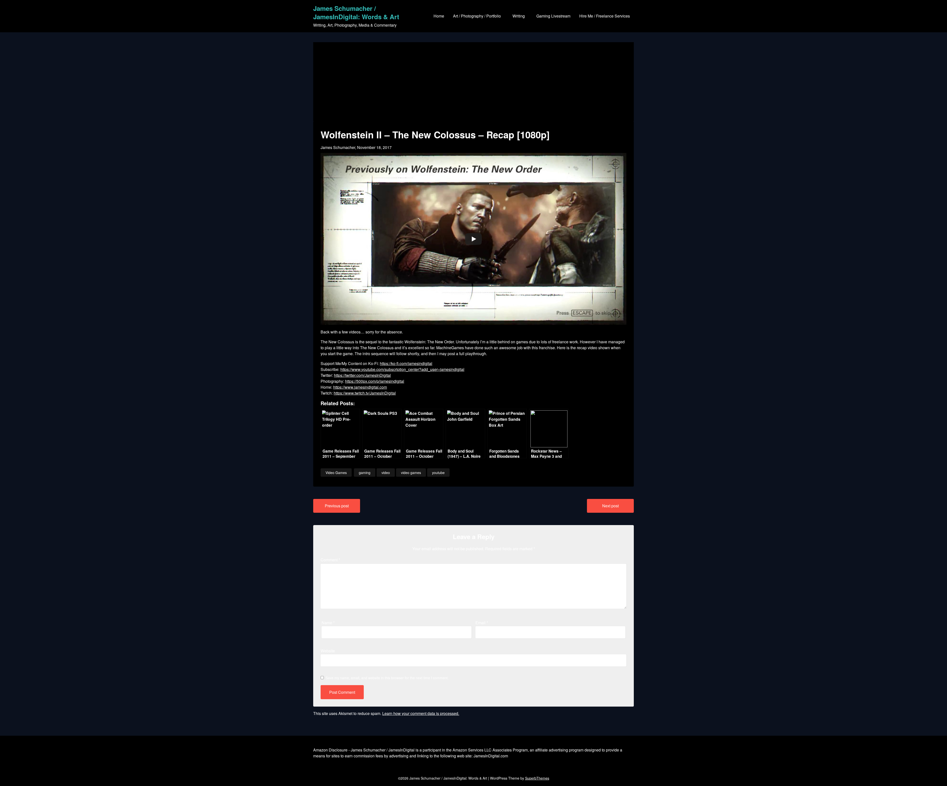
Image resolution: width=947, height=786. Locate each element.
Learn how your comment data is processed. (420, 713)
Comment (330, 560)
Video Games (336, 472)
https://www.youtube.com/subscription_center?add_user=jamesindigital (402, 369)
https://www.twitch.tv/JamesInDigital (365, 393)
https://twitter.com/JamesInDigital (362, 375)
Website (328, 651)
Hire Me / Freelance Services (604, 16)
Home (439, 16)
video (386, 472)
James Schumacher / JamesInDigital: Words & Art (356, 12)
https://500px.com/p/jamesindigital (374, 381)
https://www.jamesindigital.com (360, 387)
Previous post (337, 506)
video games (411, 472)
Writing (518, 16)
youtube (438, 472)
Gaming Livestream (553, 16)
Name (328, 622)
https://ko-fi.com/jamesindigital (406, 363)
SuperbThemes (537, 778)
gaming (364, 472)
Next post (610, 506)
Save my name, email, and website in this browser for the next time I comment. (387, 677)
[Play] (473, 239)
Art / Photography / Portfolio (477, 16)
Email (481, 622)
